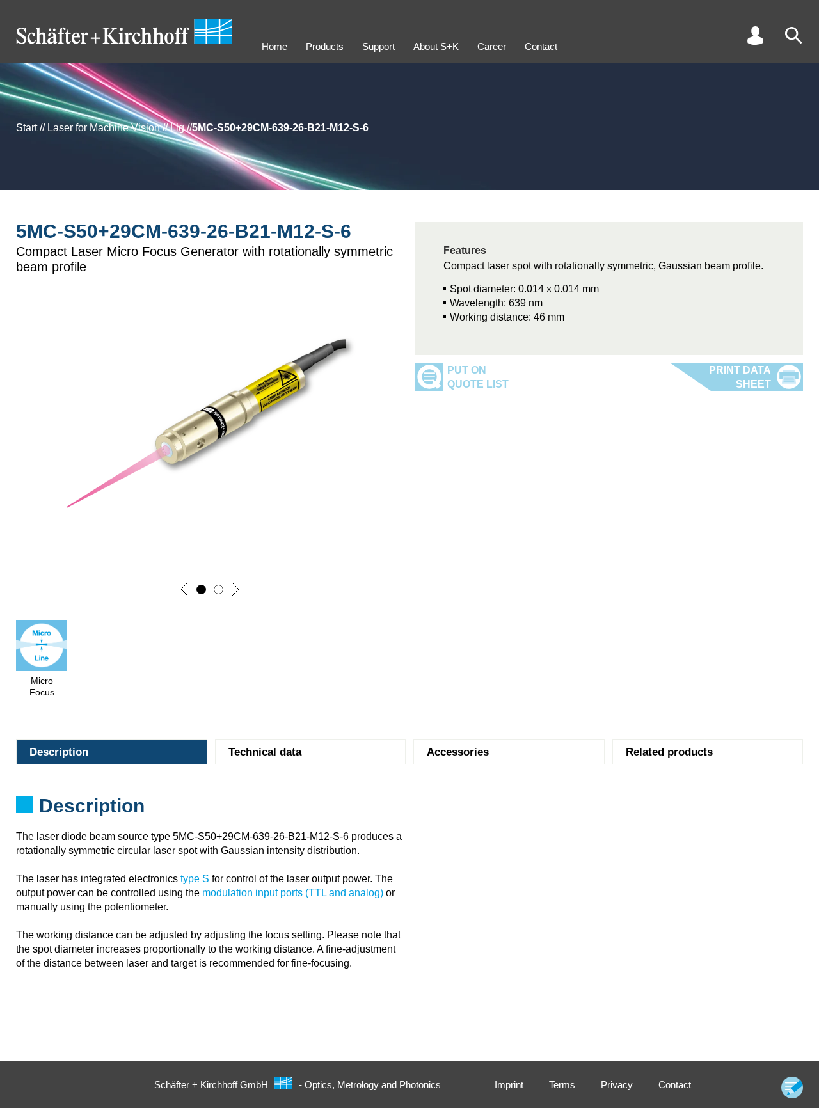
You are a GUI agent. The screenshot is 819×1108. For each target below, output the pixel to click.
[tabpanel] (409, 810)
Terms (562, 1084)
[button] (184, 589)
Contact (541, 46)
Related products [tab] (669, 752)
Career (491, 46)
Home (274, 46)
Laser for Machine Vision (103, 127)
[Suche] (793, 35)
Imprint (509, 1084)
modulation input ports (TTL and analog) (292, 892)
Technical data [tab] (264, 752)
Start (26, 127)
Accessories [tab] (458, 752)
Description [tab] (58, 752)
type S (194, 878)
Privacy (617, 1084)
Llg (177, 127)
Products (325, 46)
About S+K (436, 46)
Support (378, 46)
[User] (755, 35)
